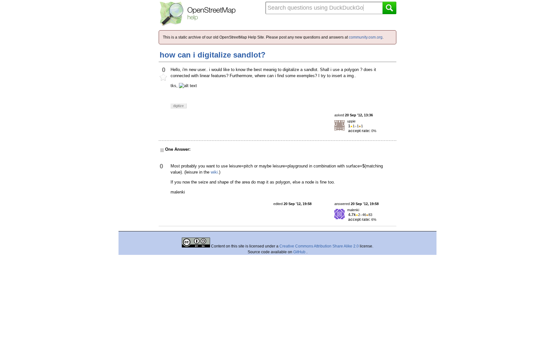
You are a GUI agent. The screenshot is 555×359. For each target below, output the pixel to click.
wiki (214, 172)
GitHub (299, 252)
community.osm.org (366, 37)
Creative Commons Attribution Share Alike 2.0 (319, 246)
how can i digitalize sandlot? (213, 54)
